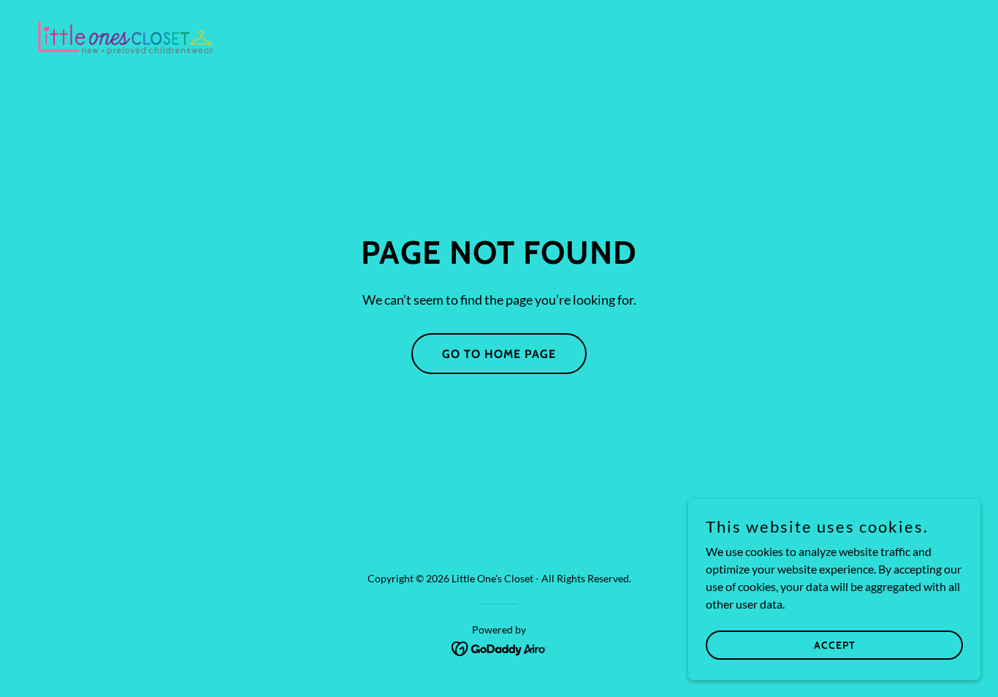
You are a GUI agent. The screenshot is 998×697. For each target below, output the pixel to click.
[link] (125, 37)
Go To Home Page (499, 354)
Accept (835, 644)
